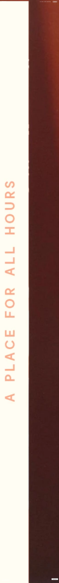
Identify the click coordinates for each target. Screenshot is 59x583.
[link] (55, 579)
